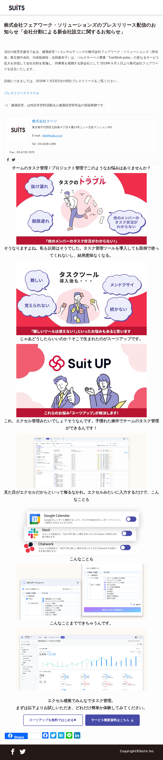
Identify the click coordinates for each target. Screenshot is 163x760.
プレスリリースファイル (21, 93)
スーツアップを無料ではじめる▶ (53, 720)
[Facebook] (8, 160)
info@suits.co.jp (52, 135)
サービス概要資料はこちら (110, 720)
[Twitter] (13, 160)
